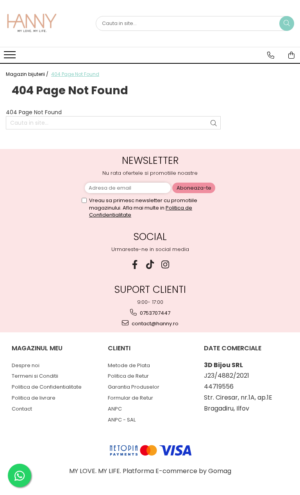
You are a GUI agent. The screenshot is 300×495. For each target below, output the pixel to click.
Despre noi (25, 365)
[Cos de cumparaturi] (291, 55)
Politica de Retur (128, 376)
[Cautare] (286, 23)
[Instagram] (165, 264)
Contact (22, 408)
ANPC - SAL (122, 419)
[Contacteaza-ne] (271, 55)
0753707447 (154, 313)
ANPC (115, 408)
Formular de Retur (130, 398)
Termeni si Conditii (35, 376)
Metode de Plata (129, 365)
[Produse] (11, 57)
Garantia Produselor (133, 387)
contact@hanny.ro (154, 323)
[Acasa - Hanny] (45, 23)
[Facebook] (135, 264)
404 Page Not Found (75, 74)
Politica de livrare (33, 398)
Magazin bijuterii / (28, 74)
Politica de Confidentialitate (47, 387)
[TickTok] (150, 264)
